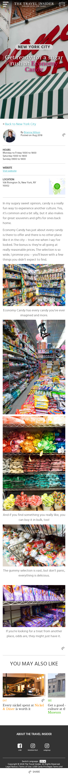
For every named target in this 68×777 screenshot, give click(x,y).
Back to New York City (20, 124)
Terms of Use (25, 766)
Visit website (10, 171)
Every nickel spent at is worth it (23, 707)
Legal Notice (11, 766)
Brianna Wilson (32, 132)
